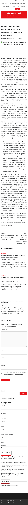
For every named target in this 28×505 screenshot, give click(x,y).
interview (3, 432)
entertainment (4, 416)
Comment (4, 329)
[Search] (25, 20)
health (22, 1)
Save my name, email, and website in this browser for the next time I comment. (15, 373)
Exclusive (3, 418)
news (2, 437)
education (4, 3)
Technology (12, 3)
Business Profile (5, 408)
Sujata (2, 281)
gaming (2, 426)
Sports (2, 442)
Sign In (18, 9)
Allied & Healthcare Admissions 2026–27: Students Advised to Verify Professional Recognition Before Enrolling (12, 475)
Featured (3, 421)
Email (3, 357)
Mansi (20, 38)
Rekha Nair (3, 259)
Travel (2, 447)
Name (3, 350)
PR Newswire (21, 3)
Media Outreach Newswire (7, 434)
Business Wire (21, 6)
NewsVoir (6, 6)
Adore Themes (14, 503)
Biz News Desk (14, 13)
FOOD (2, 424)
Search (3, 391)
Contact (13, 6)
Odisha (2, 440)
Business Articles (14, 1)
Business (5, 1)
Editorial (3, 410)
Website (3, 365)
